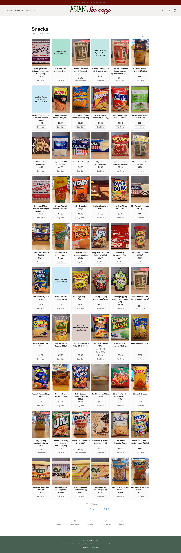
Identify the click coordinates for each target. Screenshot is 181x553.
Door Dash (19, 10)
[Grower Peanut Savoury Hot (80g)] (61, 189)
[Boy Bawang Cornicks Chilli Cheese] (140, 471)
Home (34, 34)
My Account (59, 524)
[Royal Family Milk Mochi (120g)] (61, 145)
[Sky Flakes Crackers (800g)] (41, 236)
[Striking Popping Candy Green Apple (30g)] (120, 280)
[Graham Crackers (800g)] (100, 189)
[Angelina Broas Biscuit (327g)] (61, 471)
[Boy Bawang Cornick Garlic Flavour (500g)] (140, 424)
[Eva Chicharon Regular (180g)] (61, 327)
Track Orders (75, 524)
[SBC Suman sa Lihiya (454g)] (140, 145)
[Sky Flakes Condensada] (100, 145)
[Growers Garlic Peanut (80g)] (61, 236)
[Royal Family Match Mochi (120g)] (140, 99)
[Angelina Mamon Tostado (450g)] (81, 471)
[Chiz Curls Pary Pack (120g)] (41, 280)
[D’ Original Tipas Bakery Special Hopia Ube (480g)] (41, 52)
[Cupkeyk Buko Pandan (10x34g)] (120, 327)
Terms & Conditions (69, 544)
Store (9, 10)
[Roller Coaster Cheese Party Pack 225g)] (81, 377)
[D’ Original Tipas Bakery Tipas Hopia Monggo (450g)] (41, 189)
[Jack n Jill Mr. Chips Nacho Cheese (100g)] (81, 99)
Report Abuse (113, 544)
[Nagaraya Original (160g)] (81, 280)
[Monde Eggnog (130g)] (140, 327)
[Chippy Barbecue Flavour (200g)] (120, 99)
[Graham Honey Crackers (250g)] (61, 377)
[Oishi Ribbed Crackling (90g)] (120, 424)
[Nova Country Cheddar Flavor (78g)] (100, 99)
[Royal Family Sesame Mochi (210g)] (41, 145)
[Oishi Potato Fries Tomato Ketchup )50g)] (120, 377)
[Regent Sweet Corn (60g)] (41, 327)
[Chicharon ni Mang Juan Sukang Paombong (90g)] (61, 424)
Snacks (48, 34)
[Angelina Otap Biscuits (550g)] (100, 471)
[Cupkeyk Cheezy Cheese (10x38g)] (81, 236)
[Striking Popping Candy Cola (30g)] (100, 280)
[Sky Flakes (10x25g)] (81, 145)
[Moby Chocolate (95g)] (81, 189)
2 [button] (90, 509)
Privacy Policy (83, 544)
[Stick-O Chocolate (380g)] (140, 236)
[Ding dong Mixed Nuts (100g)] (120, 189)
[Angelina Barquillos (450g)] (41, 471)
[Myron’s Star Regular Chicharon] (120, 471)
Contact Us (30, 10)
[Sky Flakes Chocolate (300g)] (140, 189)
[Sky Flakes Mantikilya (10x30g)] (100, 377)
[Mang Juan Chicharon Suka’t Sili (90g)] (100, 236)
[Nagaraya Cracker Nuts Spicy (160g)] (120, 145)
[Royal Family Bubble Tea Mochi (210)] (100, 424)
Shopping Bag (106, 524)
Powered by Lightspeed (91, 547)
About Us (104, 544)
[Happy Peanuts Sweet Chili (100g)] (61, 99)
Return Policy (94, 544)
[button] (90, 10)
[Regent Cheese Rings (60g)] (41, 377)
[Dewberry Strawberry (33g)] (120, 236)
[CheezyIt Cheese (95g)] (140, 377)
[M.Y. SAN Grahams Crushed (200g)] (140, 52)
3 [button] (93, 509)
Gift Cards (122, 524)
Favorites (90, 524)
